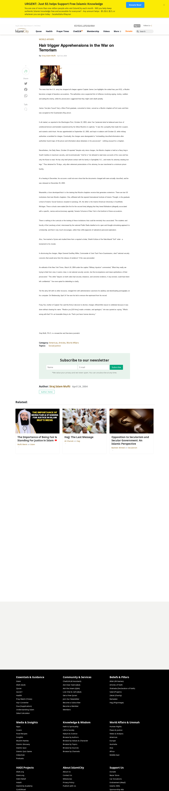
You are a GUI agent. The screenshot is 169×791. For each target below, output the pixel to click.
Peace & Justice (116, 730)
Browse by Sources (71, 748)
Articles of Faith (116, 685)
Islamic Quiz (21, 748)
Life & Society (68, 730)
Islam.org (20, 775)
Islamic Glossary (23, 744)
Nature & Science (70, 733)
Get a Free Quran (70, 695)
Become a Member (71, 706)
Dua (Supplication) (24, 706)
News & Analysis (116, 733)
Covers (19, 730)
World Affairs (46, 39)
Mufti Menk (22, 444)
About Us (67, 772)
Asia (111, 748)
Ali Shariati (69, 441)
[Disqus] (84, 632)
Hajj (78, 441)
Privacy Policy (68, 782)
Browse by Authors (71, 737)
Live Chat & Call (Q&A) (72, 692)
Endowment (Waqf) (118, 782)
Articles (62, 342)
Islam (32, 444)
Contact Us (67, 775)
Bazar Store (114, 775)
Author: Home (47, 392)
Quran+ (19, 692)
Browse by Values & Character (75, 740)
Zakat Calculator (23, 713)
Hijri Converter (22, 702)
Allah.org (20, 772)
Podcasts (20, 758)
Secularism (132, 448)
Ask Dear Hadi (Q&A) (71, 685)
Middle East (114, 755)
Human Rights (116, 726)
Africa (112, 751)
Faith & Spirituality (70, 726)
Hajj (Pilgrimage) (117, 702)
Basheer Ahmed (118, 448)
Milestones (67, 779)
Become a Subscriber (72, 702)
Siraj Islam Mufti (59, 386)
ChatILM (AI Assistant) (72, 681)
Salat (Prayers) (115, 692)
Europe (113, 740)
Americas (53, 342)
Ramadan (114, 699)
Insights (19, 737)
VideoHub (20, 755)
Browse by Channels (71, 751)
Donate (113, 772)
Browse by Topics (70, 744)
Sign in (137, 26)
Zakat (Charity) (116, 695)
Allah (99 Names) (117, 681)
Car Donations (116, 779)
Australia (113, 744)
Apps (18, 726)
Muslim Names (22, 740)
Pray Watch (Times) (24, 699)
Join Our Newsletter (71, 699)
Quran (19, 688)
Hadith (19, 695)
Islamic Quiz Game (24, 751)
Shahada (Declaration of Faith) (122, 688)
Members (67, 709)
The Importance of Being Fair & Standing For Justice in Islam (125, 787)
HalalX (19, 782)
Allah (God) (20, 685)
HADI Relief (21, 779)
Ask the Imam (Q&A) (71, 688)
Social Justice (55, 345)
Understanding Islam (25, 709)
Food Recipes (21, 733)
